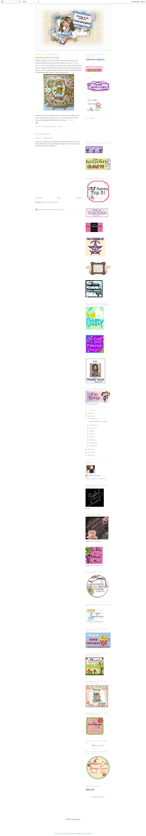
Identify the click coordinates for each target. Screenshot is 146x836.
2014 (89, 413)
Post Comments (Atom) (51, 202)
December (93, 419)
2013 (89, 416)
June (91, 434)
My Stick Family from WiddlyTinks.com (73, 834)
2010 (89, 455)
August (92, 428)
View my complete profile (95, 478)
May (91, 437)
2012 (89, 449)
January (92, 446)
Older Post (79, 198)
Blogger (101, 797)
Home (59, 198)
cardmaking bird (94, 475)
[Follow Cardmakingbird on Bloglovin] (95, 60)
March (92, 440)
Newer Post (38, 198)
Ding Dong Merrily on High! (98, 421)
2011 (89, 452)
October (92, 425)
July (91, 431)
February (93, 443)
